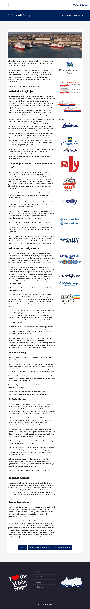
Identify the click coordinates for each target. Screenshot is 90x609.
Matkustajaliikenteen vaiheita (40, 548)
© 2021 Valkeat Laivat (45, 605)
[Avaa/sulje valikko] (6, 5)
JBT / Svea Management (62, 548)
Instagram (39, 582)
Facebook (39, 577)
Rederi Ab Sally (78, 15)
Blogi (37, 572)
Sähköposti (39, 587)
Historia (69, 15)
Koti (63, 15)
